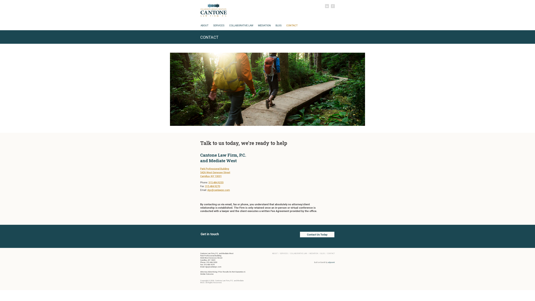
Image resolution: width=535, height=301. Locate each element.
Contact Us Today (317, 234)
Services (218, 25)
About (204, 25)
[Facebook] (333, 6)
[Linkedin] (327, 6)
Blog (279, 25)
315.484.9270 (212, 186)
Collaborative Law (241, 25)
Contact (292, 25)
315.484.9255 (215, 182)
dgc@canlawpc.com (218, 190)
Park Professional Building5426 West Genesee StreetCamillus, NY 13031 (215, 172)
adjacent (331, 262)
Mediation (264, 25)
